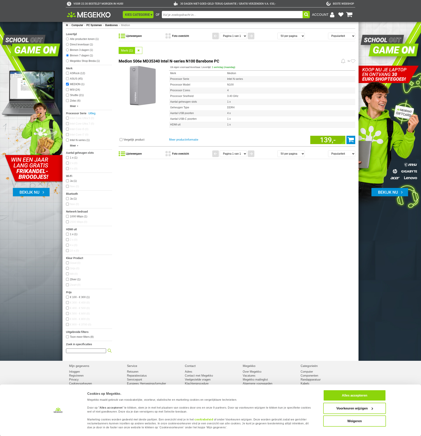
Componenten (309, 375)
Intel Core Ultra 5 (81, 118)
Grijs (74, 268)
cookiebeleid (203, 419)
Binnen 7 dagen (81, 55)
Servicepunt (134, 379)
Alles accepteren (354, 395)
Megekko (249, 366)
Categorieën (309, 366)
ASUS (76, 78)
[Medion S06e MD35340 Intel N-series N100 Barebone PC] (143, 85)
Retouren (132, 371)
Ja (73, 180)
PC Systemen (94, 25)
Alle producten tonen (84, 39)
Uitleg (91, 113)
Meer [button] (73, 106)
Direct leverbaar (81, 44)
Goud (75, 262)
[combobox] (232, 14)
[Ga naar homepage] (67, 25)
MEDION (77, 84)
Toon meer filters (82, 336)
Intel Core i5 (78, 129)
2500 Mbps (78, 221)
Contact (190, 366)
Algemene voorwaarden (257, 383)
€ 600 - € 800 (79, 319)
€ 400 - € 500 (79, 308)
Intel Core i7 (78, 134)
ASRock (77, 73)
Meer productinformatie (183, 139)
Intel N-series (79, 140)
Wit (73, 273)
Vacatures (249, 375)
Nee (74, 186)
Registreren (76, 375)
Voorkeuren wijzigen (352, 408)
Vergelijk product (133, 139)
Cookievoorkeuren (80, 383)
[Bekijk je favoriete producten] (340, 14)
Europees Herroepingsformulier (146, 383)
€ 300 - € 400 (79, 302)
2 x (73, 163)
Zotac (75, 100)
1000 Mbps (78, 216)
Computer (77, 25)
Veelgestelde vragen (197, 379)
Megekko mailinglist (255, 379)
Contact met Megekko (199, 375)
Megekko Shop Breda (84, 61)
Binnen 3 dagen (81, 50)
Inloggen (74, 371)
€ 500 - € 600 (79, 313)
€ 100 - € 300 (79, 297)
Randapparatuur (311, 379)
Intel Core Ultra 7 (81, 123)
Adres (188, 371)
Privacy (74, 379)
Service (132, 366)
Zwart (75, 284)
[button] (138, 14)
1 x (73, 157)
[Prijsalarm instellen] (343, 61)
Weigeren (354, 421)
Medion (125, 25)
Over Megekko (252, 371)
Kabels (305, 383)
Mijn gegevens (79, 366)
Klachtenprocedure (197, 383)
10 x (74, 250)
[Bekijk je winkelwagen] (349, 14)
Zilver (75, 279)
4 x (73, 168)
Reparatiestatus (137, 375)
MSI (74, 89)
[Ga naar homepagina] (94, 15)
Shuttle (76, 95)
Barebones (111, 25)
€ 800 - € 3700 (80, 324)
